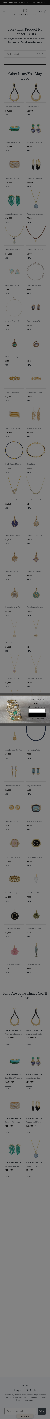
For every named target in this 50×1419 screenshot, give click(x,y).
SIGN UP (37, 715)
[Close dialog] (48, 697)
